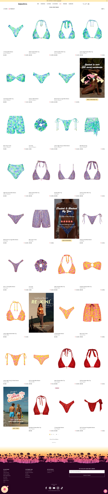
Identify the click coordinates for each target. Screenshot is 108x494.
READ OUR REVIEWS (66, 240)
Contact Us (49, 472)
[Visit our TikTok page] (61, 488)
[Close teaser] (7, 486)
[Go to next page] (58, 434)
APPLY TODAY (16, 428)
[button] (4, 489)
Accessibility (27, 477)
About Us (5, 470)
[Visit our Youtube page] (54, 488)
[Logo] (23, 4)
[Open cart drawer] (88, 4)
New (38, 3)
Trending (65, 3)
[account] (85, 3)
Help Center (27, 475)
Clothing (49, 3)
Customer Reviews (28, 470)
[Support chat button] (105, 491)
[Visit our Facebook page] (46, 488)
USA (53, 485)
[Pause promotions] (106, 0)
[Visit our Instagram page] (58, 488)
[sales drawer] (86, 3)
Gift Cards (5, 477)
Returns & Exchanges (29, 472)
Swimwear (43, 3)
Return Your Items (50, 470)
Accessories (55, 3)
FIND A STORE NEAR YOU (92, 99)
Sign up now (87, 475)
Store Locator (6, 472)
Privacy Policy (6, 480)
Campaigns (71, 3)
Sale (60, 3)
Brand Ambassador (6, 475)
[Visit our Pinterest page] (50, 488)
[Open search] (83, 3)
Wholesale (5, 478)
